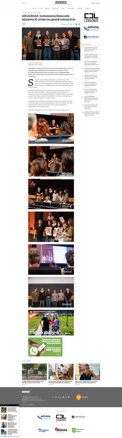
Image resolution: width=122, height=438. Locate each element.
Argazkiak (30, 12)
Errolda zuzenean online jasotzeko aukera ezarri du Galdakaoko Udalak (91, 91)
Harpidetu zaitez (95, 3)
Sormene (39, 12)
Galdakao (35, 12)
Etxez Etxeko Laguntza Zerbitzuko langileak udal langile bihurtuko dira (90, 84)
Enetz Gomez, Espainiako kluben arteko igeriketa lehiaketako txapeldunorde (91, 63)
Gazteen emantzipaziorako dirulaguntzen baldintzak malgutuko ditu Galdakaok (91, 56)
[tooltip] (68, 24)
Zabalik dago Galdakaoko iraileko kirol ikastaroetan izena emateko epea (91, 77)
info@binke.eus (31, 404)
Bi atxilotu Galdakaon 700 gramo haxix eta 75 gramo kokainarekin (91, 107)
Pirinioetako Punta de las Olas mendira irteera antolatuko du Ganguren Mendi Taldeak (92, 70)
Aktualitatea (24, 12)
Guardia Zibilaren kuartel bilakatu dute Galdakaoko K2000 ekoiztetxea (90, 49)
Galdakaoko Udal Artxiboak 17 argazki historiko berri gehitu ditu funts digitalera (92, 114)
